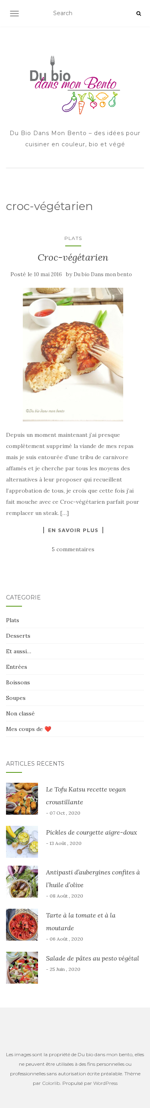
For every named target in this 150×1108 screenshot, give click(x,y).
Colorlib (51, 1083)
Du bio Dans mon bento (103, 274)
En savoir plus (73, 530)
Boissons (18, 682)
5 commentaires (73, 549)
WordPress (105, 1083)
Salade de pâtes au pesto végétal (92, 958)
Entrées (16, 666)
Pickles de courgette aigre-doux (91, 832)
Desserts (18, 635)
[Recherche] (138, 14)
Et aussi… (18, 651)
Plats (73, 238)
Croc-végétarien (73, 257)
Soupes (16, 697)
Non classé (20, 713)
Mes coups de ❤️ (28, 729)
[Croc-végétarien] (73, 354)
